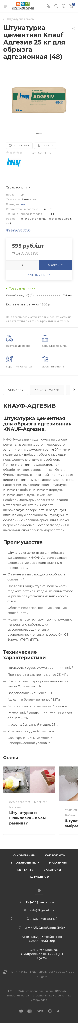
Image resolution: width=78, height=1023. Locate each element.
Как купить (55, 855)
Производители (25, 862)
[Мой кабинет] (63, 6)
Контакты (25, 869)
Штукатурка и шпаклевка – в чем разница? (27, 818)
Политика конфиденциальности (32, 972)
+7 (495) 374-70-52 (40, 902)
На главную (39, 877)
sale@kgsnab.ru (42, 910)
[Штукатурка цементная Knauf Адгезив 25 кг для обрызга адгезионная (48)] (39, 100)
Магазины (58, 862)
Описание (15, 389)
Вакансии (52, 869)
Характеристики (47, 389)
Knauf (24, 204)
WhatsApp (39, 890)
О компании (24, 855)
